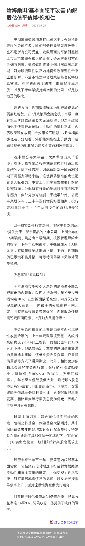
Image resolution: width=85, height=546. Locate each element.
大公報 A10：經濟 (17, 25)
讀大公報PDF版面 (66, 522)
